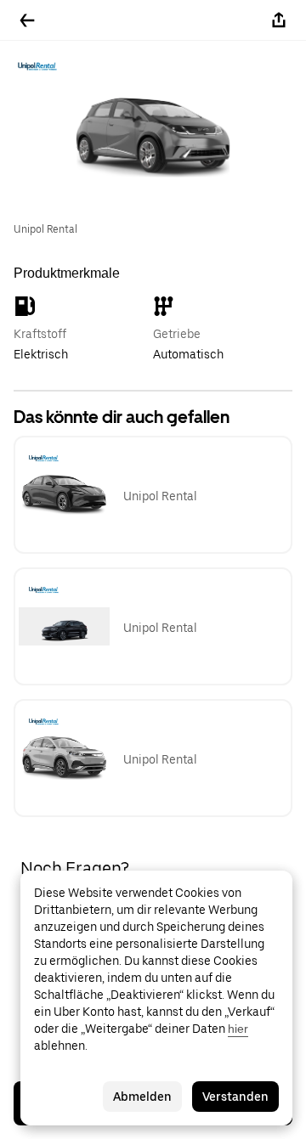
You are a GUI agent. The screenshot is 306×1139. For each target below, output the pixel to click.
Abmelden (142, 1096)
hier (238, 1028)
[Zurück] (27, 20)
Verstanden (235, 1096)
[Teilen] (278, 20)
